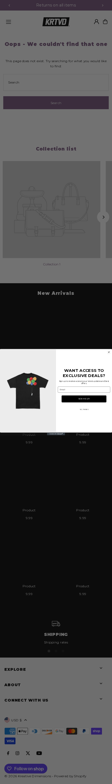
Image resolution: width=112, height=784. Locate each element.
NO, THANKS (84, 409)
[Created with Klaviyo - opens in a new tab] (56, 433)
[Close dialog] (109, 352)
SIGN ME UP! (84, 399)
